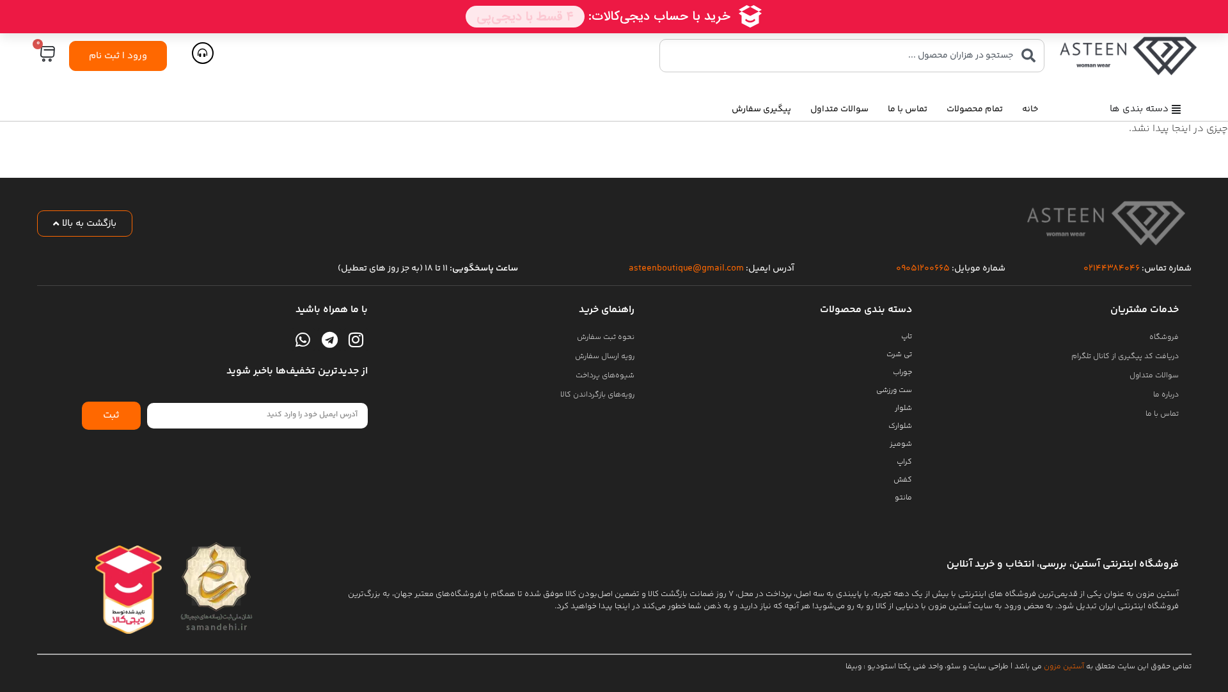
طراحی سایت (988, 667)
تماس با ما (907, 109)
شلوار (903, 408)
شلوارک (900, 426)
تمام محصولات (975, 109)
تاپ (906, 337)
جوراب (902, 372)
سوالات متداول (839, 109)
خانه (1030, 109)
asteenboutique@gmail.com (686, 269)
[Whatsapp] (303, 339)
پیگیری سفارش (761, 109)
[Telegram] (329, 339)
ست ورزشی (894, 390)
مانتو (903, 498)
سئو (954, 667)
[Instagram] (355, 339)
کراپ (904, 462)
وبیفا (854, 667)
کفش (902, 480)
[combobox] (851, 55)
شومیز (901, 444)
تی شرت (899, 355)
